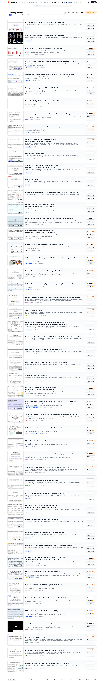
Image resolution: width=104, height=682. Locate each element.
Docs (76, 2)
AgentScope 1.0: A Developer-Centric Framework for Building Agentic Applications (50, 454)
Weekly (73, 12)
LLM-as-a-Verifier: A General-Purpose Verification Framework (44, 48)
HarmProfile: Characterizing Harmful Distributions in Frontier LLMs (46, 598)
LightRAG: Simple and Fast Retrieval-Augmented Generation (43, 585)
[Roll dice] (65, 13)
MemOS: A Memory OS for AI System (36, 637)
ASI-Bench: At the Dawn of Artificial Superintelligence (41, 519)
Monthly (78, 12)
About (38, 679)
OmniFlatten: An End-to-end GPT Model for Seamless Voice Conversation (47, 467)
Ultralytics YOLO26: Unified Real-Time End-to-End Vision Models (44, 532)
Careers (46, 679)
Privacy (30, 679)
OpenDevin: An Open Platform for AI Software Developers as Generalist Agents (49, 114)
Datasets (54, 2)
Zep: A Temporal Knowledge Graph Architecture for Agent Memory (45, 493)
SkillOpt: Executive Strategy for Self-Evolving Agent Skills (42, 571)
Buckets (69, 2)
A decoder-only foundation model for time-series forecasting (43, 349)
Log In (88, 2)
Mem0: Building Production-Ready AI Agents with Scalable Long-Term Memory (49, 218)
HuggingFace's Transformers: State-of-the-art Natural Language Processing (48, 545)
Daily (69, 12)
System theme (13, 679)
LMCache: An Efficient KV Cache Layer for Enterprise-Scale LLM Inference (47, 663)
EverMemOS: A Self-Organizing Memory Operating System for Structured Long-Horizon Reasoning (40, 388)
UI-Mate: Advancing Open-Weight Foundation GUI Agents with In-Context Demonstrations (53, 611)
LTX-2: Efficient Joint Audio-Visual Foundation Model (41, 624)
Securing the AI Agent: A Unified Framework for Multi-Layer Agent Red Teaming (49, 75)
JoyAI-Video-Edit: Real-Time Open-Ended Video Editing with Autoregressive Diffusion (51, 415)
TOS (23, 679)
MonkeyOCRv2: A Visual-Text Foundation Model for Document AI (45, 650)
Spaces (61, 2)
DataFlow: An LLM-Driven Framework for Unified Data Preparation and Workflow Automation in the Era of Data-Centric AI (45, 558)
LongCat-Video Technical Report (35, 153)
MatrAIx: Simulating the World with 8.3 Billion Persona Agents (44, 245)
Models (47, 2)
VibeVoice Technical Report (33, 310)
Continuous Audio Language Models (36, 375)
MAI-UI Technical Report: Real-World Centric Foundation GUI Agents (46, 362)
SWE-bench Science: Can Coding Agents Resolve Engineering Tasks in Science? (49, 284)
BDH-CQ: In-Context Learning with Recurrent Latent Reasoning (44, 22)
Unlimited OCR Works (31, 179)
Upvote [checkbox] (91, 22)
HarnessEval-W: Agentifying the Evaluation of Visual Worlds (43, 101)
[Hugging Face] (54, 679)
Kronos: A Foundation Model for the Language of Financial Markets (45, 271)
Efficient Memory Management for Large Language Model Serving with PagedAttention (51, 192)
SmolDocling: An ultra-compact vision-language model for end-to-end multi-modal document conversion (41, 166)
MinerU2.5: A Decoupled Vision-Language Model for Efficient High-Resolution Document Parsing (39, 205)
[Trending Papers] (82, 12)
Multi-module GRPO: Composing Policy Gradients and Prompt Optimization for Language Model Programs (41, 506)
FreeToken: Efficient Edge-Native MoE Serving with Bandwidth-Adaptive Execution (50, 401)
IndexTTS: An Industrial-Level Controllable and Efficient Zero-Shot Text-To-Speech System (52, 336)
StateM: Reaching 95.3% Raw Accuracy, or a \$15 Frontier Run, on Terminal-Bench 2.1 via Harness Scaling (42, 232)
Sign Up (94, 2)
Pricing (80, 2)
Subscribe (65, 6)
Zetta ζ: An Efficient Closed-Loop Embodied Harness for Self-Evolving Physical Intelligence (53, 297)
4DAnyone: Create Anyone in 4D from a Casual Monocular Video (44, 35)
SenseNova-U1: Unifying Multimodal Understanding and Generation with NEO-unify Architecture (41, 140)
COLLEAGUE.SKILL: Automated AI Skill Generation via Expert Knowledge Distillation (50, 61)
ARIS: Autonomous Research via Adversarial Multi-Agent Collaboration (46, 428)
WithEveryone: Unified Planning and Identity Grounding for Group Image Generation (51, 258)
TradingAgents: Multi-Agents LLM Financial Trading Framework (44, 88)
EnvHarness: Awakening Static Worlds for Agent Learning (42, 127)
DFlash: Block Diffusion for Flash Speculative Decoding (41, 441)
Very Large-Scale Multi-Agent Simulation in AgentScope (42, 480)
